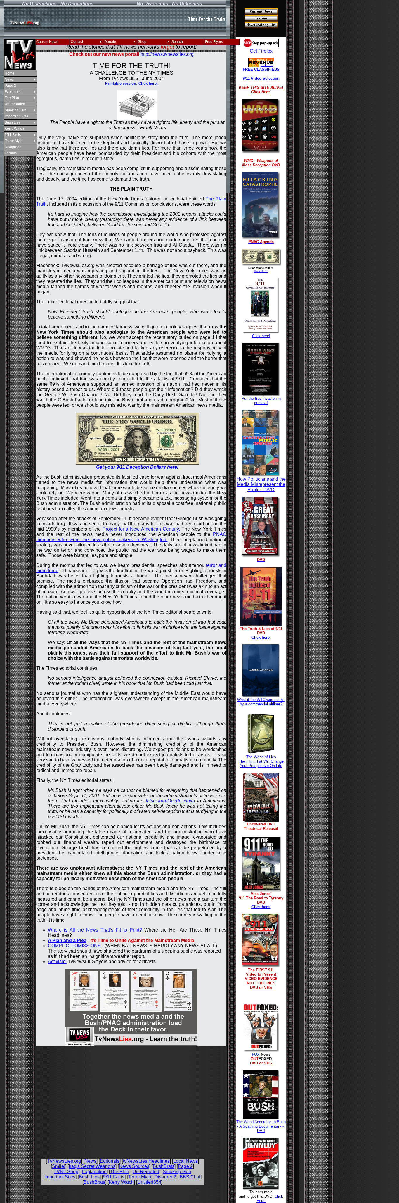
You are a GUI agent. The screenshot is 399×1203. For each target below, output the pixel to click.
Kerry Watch (14, 129)
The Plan (12, 98)
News (9, 79)
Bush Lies (12, 122)
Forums (11, 153)
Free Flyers (214, 42)
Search (177, 42)
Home (9, 73)
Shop (142, 42)
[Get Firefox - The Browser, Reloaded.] (261, 51)
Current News (47, 42)
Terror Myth (13, 141)
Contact (77, 42)
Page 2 (10, 86)
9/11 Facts (13, 135)
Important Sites (16, 116)
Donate (110, 42)
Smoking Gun (15, 110)
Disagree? (13, 147)
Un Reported (15, 104)
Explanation (14, 92)
